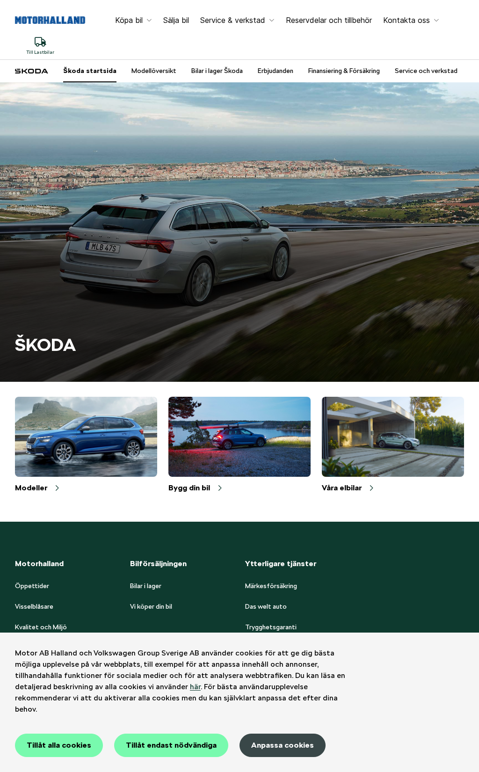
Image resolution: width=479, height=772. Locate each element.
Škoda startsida (89, 70)
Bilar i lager (145, 586)
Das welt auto (266, 606)
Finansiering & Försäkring (344, 70)
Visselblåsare (34, 606)
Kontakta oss (406, 20)
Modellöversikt (153, 70)
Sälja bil (176, 20)
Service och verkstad (426, 70)
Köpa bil (129, 20)
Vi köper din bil (151, 606)
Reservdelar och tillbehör (329, 20)
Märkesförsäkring (271, 586)
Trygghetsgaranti (271, 627)
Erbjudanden (275, 70)
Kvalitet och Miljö (41, 627)
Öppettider (32, 586)
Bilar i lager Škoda (217, 70)
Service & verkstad (232, 20)
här (195, 686)
